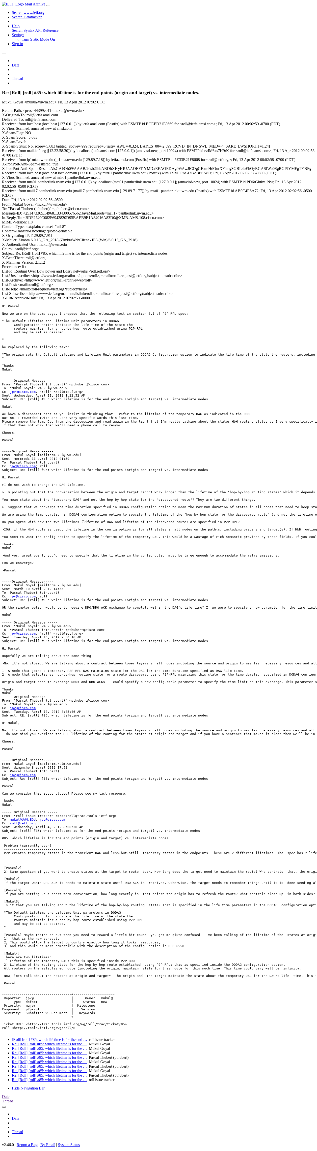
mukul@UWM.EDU (23, 819)
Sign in (17, 44)
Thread (17, 78)
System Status (69, 1145)
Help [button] (16, 26)
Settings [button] (18, 35)
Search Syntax (23, 30)
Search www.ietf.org (28, 12)
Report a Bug (27, 1145)
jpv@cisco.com (23, 392)
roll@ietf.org (23, 823)
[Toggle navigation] (48, 5)
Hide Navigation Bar (28, 1088)
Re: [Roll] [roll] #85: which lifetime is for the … (49, 1044)
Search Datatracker (27, 17)
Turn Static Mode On (38, 39)
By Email (47, 1145)
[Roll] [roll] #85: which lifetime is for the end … (49, 1039)
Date (15, 65)
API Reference (46, 30)
